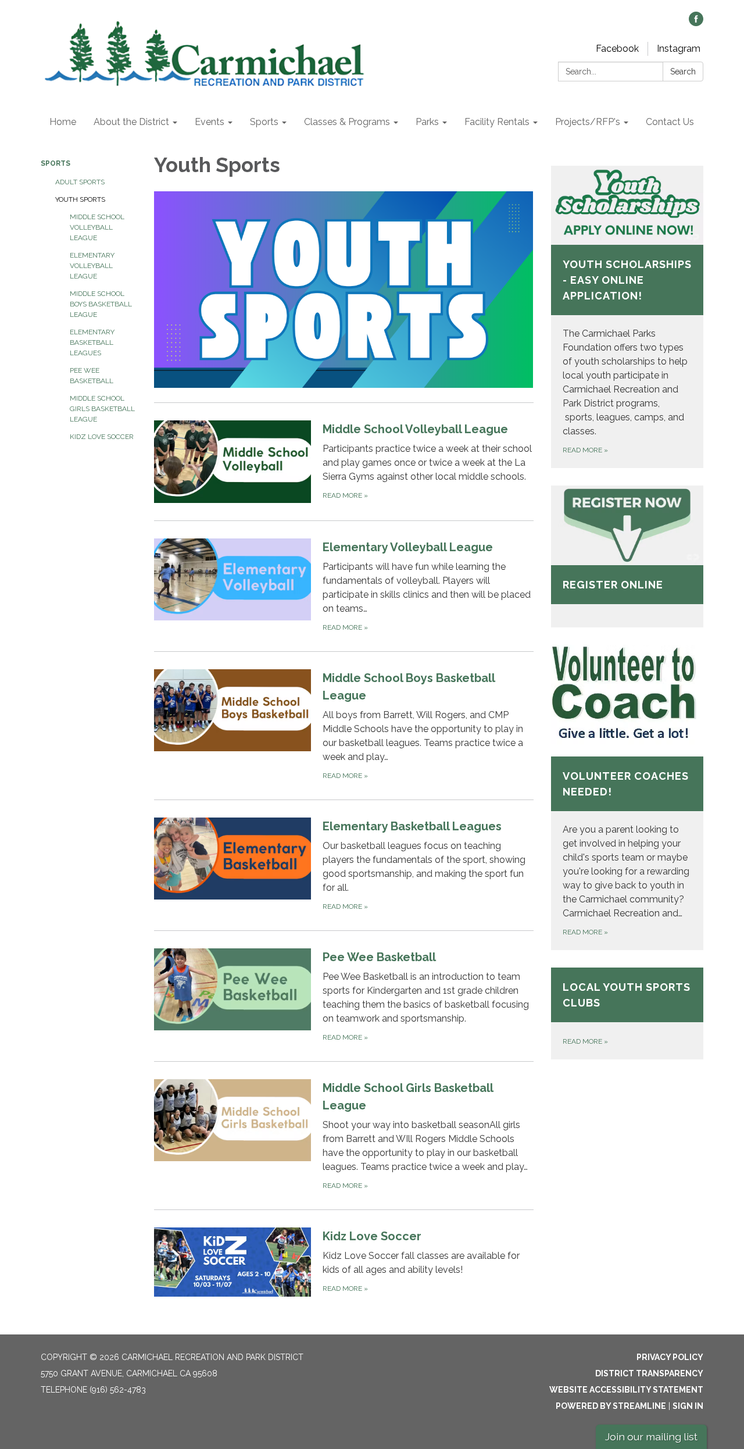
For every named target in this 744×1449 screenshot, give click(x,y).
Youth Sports (80, 199)
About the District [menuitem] (131, 121)
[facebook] (696, 22)
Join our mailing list (651, 1436)
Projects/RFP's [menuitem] (587, 121)
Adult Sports (80, 182)
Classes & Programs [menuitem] (347, 121)
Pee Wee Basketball (91, 375)
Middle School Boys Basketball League (101, 304)
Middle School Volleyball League (97, 227)
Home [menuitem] (62, 121)
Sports (55, 163)
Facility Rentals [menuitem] (497, 121)
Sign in (688, 1406)
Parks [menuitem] (427, 121)
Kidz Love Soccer (102, 437)
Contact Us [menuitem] (670, 121)
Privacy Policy (669, 1357)
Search (683, 71)
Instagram (678, 48)
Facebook (617, 48)
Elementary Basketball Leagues (92, 342)
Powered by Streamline (611, 1406)
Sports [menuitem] (264, 121)
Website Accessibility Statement (626, 1389)
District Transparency (649, 1373)
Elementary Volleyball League (92, 265)
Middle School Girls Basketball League (102, 408)
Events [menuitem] (209, 121)
